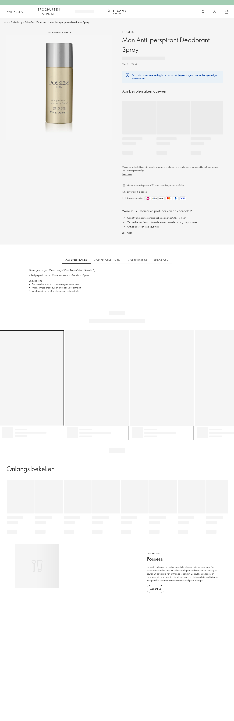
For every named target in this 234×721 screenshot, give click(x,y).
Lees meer (127, 174)
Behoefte (29, 22)
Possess (128, 32)
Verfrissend (41, 22)
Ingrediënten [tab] (137, 260)
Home (5, 22)
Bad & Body (16, 22)
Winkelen (15, 12)
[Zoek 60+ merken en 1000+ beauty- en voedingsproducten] (203, 11)
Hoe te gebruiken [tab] (107, 260)
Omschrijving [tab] (76, 260)
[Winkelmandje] (226, 11)
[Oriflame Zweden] (117, 11)
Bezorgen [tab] (161, 260)
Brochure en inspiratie (49, 12)
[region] (59, 87)
